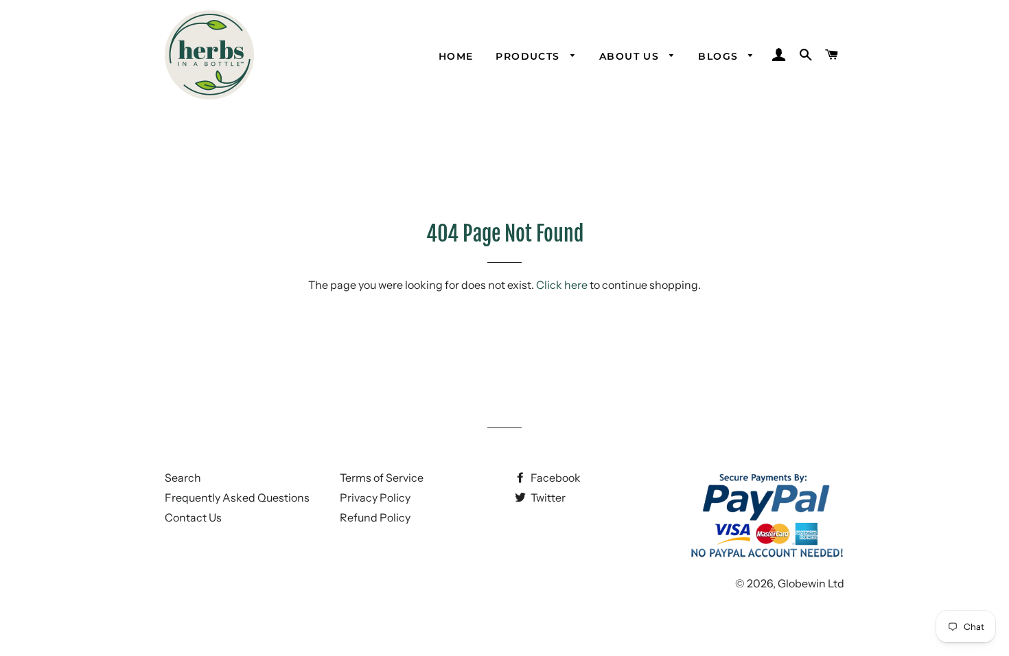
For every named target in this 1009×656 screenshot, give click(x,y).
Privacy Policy (375, 497)
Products (530, 56)
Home (456, 56)
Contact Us (193, 517)
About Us (631, 56)
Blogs (719, 56)
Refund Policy (375, 517)
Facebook (555, 477)
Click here (562, 285)
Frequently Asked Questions (237, 497)
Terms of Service (382, 477)
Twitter (547, 497)
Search (183, 477)
